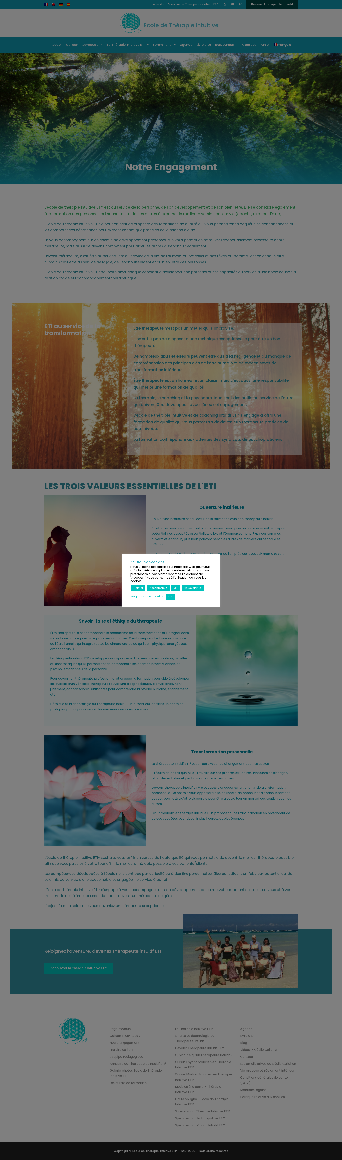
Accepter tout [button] (158, 588)
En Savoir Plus (192, 588)
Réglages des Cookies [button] (147, 596)
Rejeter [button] (138, 588)
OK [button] (176, 588)
